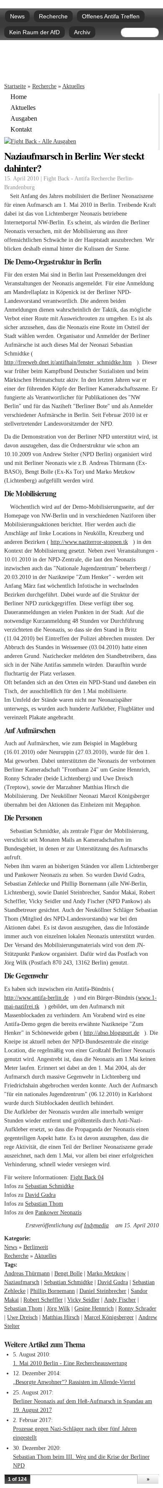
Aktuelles (73, 86)
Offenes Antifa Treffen (111, 16)
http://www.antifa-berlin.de (39, 998)
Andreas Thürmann (27, 1273)
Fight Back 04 (87, 1177)
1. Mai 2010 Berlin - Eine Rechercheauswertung (70, 1363)
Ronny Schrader (137, 1308)
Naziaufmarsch (21, 1282)
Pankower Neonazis (61, 1212)
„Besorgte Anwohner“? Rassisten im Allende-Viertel (74, 1382)
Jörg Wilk (58, 1308)
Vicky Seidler (83, 1300)
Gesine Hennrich (94, 1308)
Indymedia (99, 1225)
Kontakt (21, 129)
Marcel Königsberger (109, 1317)
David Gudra (40, 1195)
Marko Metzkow (106, 1273)
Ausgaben (23, 118)
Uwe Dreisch (22, 1317)
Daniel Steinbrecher (102, 1291)
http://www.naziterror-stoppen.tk (92, 542)
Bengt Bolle (68, 1273)
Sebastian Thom (44, 1204)
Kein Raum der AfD (34, 32)
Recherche (53, 16)
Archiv (82, 32)
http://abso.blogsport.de (114, 1033)
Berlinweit (35, 1247)
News (17, 16)
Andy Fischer (120, 1300)
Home (18, 97)
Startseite (15, 86)
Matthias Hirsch (60, 1317)
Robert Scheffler (43, 1300)
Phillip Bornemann (52, 1291)
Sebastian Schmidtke (52, 1186)
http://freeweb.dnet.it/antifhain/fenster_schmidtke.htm (70, 362)
